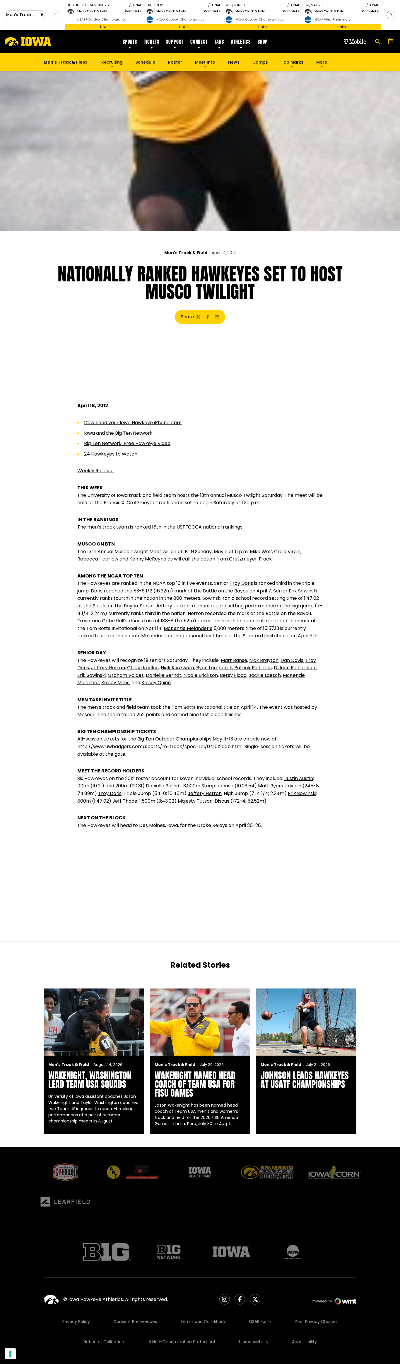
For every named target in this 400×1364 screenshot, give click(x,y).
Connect (199, 41)
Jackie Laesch (265, 675)
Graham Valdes (126, 675)
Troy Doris (241, 583)
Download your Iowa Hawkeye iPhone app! (133, 422)
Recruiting (112, 62)
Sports (130, 41)
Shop (263, 41)
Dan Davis (292, 660)
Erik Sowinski (303, 590)
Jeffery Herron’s (174, 605)
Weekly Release (95, 470)
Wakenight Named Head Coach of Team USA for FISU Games (195, 1084)
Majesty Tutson (195, 801)
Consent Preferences (135, 1321)
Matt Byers (270, 785)
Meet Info (205, 62)
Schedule (145, 62)
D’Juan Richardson (295, 667)
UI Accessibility (254, 1342)
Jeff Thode (124, 801)
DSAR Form (260, 1321)
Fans (219, 41)
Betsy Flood (233, 675)
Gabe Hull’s (115, 620)
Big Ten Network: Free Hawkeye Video (127, 443)
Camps (260, 63)
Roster (175, 62)
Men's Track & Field (185, 253)
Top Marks (292, 62)
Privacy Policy (76, 1321)
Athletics (241, 41)
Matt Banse (234, 660)
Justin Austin (298, 778)
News (234, 62)
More (321, 62)
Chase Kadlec (143, 667)
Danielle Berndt (163, 675)
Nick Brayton (263, 660)
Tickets (151, 41)
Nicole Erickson (200, 675)
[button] (391, 15)
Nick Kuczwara (177, 667)
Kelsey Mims (115, 682)
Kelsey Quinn (156, 682)
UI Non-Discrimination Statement (182, 1342)
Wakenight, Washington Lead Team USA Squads (89, 1080)
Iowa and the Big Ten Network (118, 433)
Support (174, 41)
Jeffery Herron (108, 667)
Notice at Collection (103, 1342)
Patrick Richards (253, 667)
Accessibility (304, 1342)
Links (104, 26)
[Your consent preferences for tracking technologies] (10, 1353)
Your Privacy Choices (316, 1321)
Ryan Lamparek (214, 667)
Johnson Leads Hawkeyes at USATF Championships (305, 1080)
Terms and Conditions (203, 1321)
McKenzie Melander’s (188, 628)
